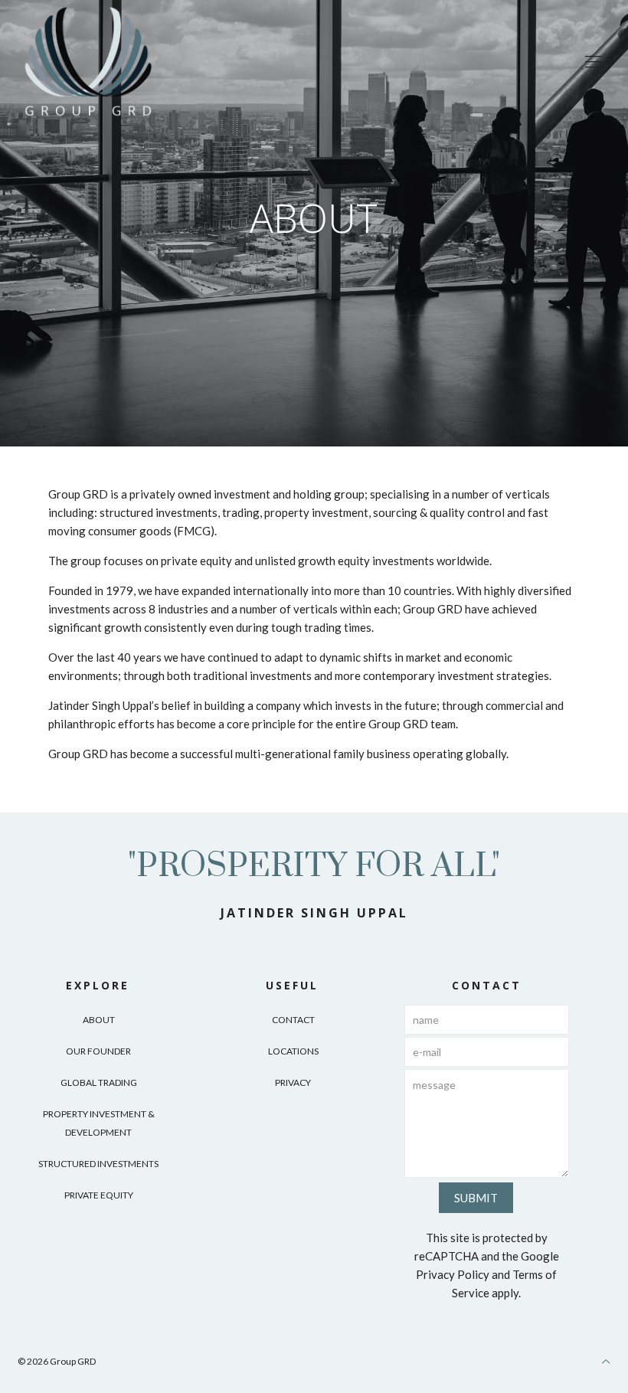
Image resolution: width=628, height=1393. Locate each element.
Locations (293, 1051)
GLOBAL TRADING (99, 1082)
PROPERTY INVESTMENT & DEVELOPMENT (99, 1123)
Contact (293, 1019)
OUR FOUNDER (98, 1051)
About (99, 1019)
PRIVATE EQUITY (98, 1195)
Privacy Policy (452, 1274)
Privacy (293, 1082)
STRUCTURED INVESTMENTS (98, 1163)
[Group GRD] (87, 61)
